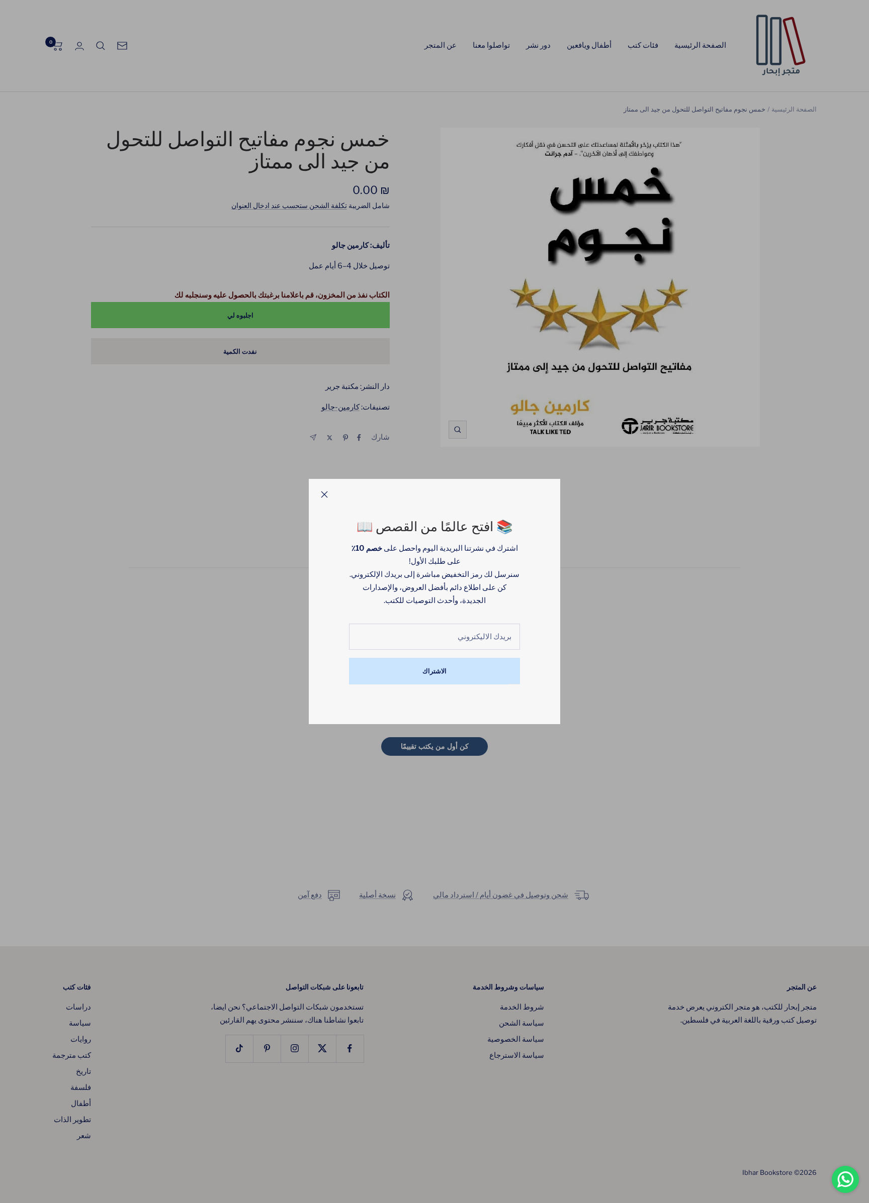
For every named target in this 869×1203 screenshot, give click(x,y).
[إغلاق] (324, 494)
